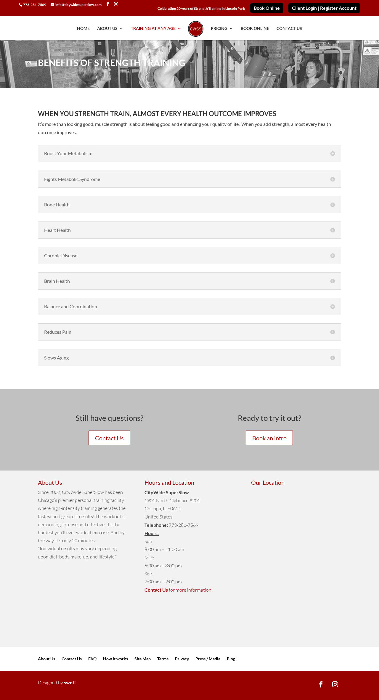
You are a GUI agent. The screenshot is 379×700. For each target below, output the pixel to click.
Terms (162, 659)
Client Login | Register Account (324, 8)
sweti (70, 682)
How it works (115, 659)
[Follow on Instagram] (335, 684)
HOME (83, 28)
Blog (231, 659)
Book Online (267, 8)
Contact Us (109, 437)
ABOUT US (107, 28)
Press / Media (207, 659)
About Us (46, 659)
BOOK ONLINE (255, 28)
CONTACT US (289, 28)
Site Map (142, 659)
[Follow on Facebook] (321, 684)
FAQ (92, 659)
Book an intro (269, 437)
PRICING (219, 28)
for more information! (178, 590)
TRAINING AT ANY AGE (153, 28)
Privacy (182, 659)
